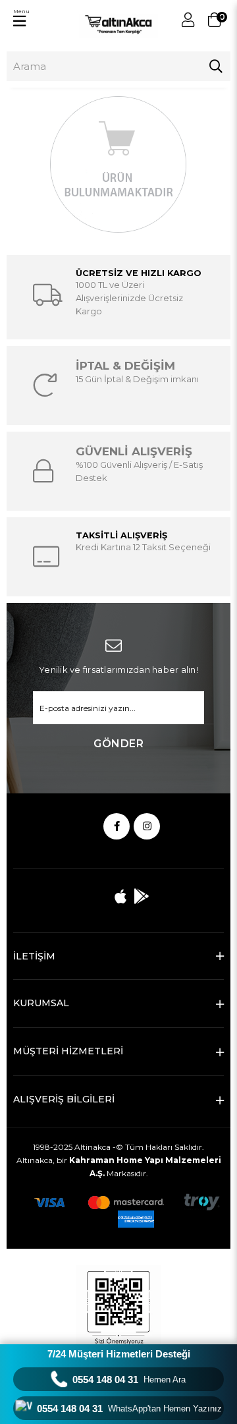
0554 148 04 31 (129, 1379)
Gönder (118, 743)
